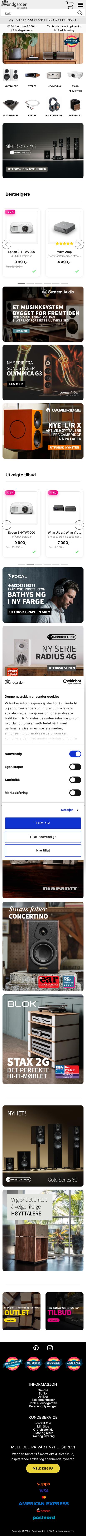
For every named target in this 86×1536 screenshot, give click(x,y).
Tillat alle (43, 823)
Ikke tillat (43, 850)
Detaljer (67, 810)
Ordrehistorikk (43, 1429)
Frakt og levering (43, 1436)
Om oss (43, 1390)
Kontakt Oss (43, 1423)
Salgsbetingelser (43, 1399)
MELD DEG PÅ (43, 1468)
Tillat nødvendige (42, 837)
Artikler (43, 1396)
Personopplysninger (43, 1406)
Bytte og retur (43, 1433)
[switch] (75, 767)
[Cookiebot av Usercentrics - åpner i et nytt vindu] (63, 682)
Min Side (43, 1426)
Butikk (43, 1393)
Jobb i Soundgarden (43, 1403)
